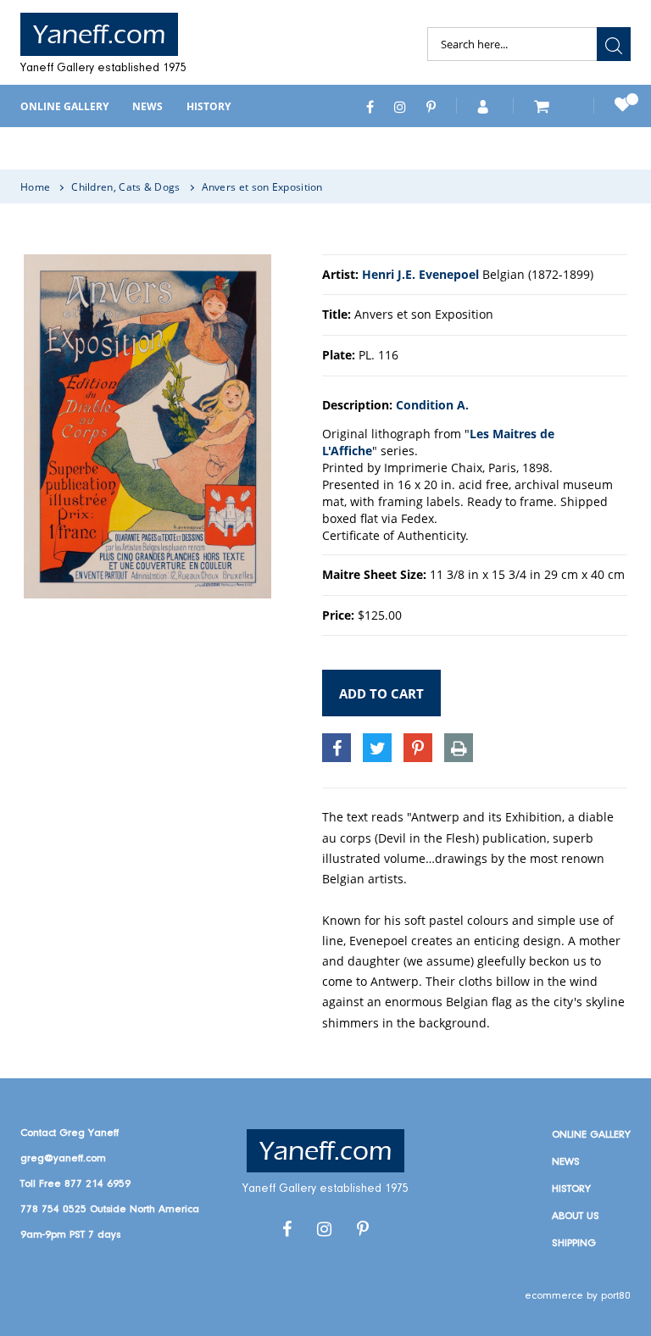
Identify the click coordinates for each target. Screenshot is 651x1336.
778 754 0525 (53, 1209)
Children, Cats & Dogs (125, 187)
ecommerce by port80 (578, 1295)
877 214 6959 (97, 1183)
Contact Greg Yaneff (69, 1132)
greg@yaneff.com (63, 1158)
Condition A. (432, 405)
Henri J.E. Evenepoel (420, 274)
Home (35, 187)
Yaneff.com (99, 34)
